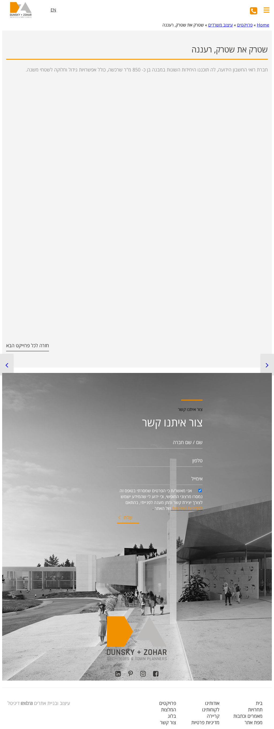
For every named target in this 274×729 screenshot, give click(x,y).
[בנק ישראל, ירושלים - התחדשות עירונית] (7, 364)
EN (53, 10)
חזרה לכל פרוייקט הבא (27, 345)
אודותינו (212, 703)
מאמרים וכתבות (247, 716)
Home (263, 25)
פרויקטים (245, 25)
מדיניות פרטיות (205, 722)
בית (259, 703)
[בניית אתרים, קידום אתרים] (26, 703)
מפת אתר (253, 722)
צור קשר (168, 722)
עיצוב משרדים (220, 25)
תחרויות (255, 709)
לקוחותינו (210, 709)
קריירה (213, 716)
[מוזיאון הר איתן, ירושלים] (267, 364)
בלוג (172, 716)
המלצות (168, 709)
